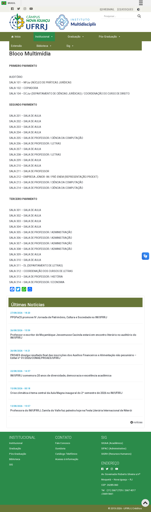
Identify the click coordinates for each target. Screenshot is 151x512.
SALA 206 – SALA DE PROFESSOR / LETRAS (35, 143)
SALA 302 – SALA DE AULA (25, 215)
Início (18, 36)
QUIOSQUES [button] (125, 9)
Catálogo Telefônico (66, 453)
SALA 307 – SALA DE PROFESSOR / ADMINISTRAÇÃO (40, 243)
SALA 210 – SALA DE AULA (25, 165)
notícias (138, 422)
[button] (138, 9)
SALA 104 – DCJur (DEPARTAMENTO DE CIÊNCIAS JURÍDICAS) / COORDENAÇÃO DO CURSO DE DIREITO (69, 93)
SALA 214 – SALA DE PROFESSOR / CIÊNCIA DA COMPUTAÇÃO (46, 187)
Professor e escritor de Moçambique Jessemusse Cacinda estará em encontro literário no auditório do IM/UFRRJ (73, 336)
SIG (11, 464)
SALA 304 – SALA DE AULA (25, 226)
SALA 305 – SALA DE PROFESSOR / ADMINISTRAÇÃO (40, 232)
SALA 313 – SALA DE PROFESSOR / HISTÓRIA (36, 276)
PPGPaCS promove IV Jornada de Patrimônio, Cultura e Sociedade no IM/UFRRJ (58, 317)
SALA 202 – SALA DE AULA (25, 121)
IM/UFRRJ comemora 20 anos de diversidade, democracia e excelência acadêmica (60, 375)
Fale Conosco (62, 443)
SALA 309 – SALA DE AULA (25, 254)
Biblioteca (42, 45)
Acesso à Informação (66, 459)
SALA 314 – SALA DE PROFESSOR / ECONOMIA (36, 282)
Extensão (16, 45)
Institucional (42, 36)
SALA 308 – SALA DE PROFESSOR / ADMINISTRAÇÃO (40, 248)
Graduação (74, 36)
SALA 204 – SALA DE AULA (25, 132)
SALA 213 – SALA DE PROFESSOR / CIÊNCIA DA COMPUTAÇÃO (46, 182)
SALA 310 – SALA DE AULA (25, 259)
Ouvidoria (60, 448)
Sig (68, 45)
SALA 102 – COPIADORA (23, 88)
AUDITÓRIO (15, 76)
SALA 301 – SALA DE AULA (25, 210)
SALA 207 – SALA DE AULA (25, 149)
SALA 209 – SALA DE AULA (25, 160)
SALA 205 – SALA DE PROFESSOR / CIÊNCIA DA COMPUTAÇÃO (46, 137)
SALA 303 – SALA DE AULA (25, 221)
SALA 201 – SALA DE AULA (25, 115)
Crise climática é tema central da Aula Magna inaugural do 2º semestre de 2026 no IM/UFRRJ (66, 392)
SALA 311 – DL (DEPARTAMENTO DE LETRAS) (36, 265)
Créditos (137, 508)
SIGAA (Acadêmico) (112, 443)
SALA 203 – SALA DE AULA (25, 126)
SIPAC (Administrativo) (113, 448)
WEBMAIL (108, 9)
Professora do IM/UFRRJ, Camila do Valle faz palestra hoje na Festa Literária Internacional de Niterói (71, 410)
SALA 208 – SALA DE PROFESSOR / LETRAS (35, 154)
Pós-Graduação (108, 36)
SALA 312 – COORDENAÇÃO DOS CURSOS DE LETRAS (41, 271)
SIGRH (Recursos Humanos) (116, 453)
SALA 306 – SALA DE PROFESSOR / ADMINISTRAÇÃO (40, 237)
